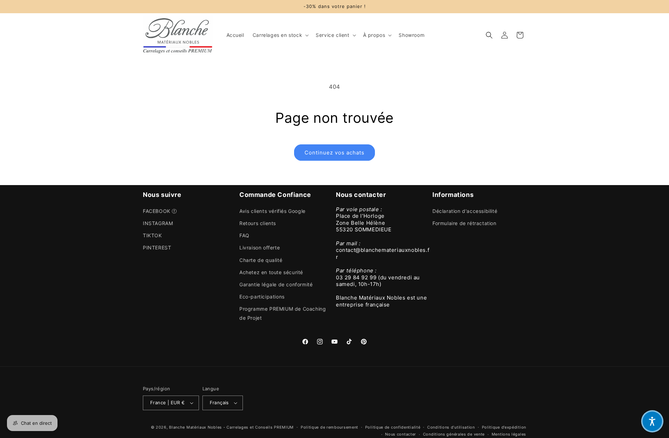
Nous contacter (400, 434)
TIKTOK (152, 235)
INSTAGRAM (158, 223)
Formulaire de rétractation (464, 223)
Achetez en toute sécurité (271, 272)
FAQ (244, 235)
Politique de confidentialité (393, 427)
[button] (280, 35)
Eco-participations (262, 297)
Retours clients (257, 223)
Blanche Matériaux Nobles (195, 427)
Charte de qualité (260, 260)
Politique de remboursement (329, 427)
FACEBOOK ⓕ (160, 211)
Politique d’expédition (504, 427)
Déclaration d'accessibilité (464, 211)
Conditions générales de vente (454, 434)
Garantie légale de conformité (276, 284)
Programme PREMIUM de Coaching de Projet (282, 313)
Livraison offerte (259, 247)
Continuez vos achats (334, 152)
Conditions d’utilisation (451, 427)
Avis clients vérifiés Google (272, 211)
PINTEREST (157, 247)
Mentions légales (509, 434)
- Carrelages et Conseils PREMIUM (258, 427)
